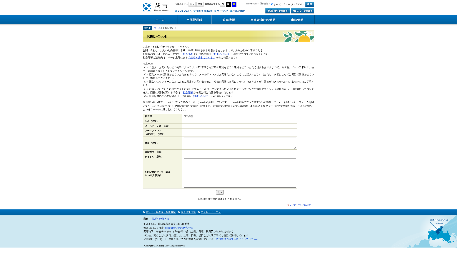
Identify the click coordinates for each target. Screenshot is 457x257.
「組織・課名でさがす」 (201, 57)
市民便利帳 (194, 19)
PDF (299, 4)
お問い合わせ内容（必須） (159, 172)
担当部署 (188, 53)
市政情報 (297, 19)
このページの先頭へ (301, 204)
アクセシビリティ (211, 212)
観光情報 (229, 19)
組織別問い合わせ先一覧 (179, 227)
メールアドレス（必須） (157, 126)
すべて (277, 4)
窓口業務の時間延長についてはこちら (237, 239)
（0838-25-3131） (220, 53)
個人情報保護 (188, 212)
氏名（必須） (152, 121)
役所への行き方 (160, 218)
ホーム (160, 19)
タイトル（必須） (154, 156)
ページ (289, 4)
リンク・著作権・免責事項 (161, 212)
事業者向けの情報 (263, 19)
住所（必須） (152, 143)
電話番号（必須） (154, 152)
